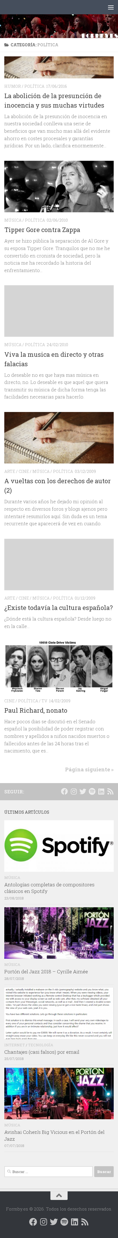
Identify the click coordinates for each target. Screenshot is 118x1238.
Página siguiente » (89, 769)
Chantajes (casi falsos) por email (41, 1052)
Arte (9, 471)
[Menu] (111, 7)
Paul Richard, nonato (35, 710)
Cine (24, 471)
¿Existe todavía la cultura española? (58, 607)
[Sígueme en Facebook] (64, 791)
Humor (12, 86)
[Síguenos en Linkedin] (101, 791)
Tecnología (40, 1044)
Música (12, 220)
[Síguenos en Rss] (110, 791)
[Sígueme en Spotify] (91, 791)
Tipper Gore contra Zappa (42, 229)
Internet (14, 1044)
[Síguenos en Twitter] (82, 791)
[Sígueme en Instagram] (73, 791)
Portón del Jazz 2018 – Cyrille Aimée (46, 971)
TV (44, 701)
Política (34, 86)
